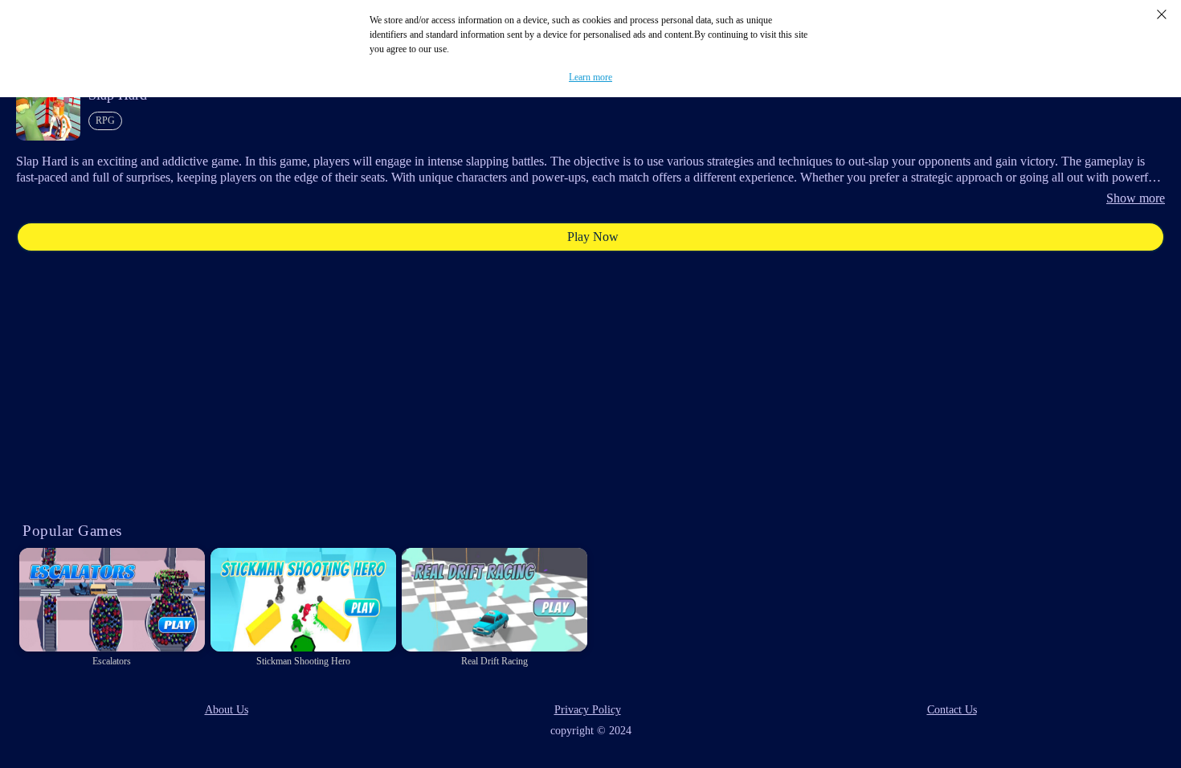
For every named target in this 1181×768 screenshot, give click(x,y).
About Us (226, 710)
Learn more (590, 77)
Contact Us (952, 710)
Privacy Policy (587, 710)
